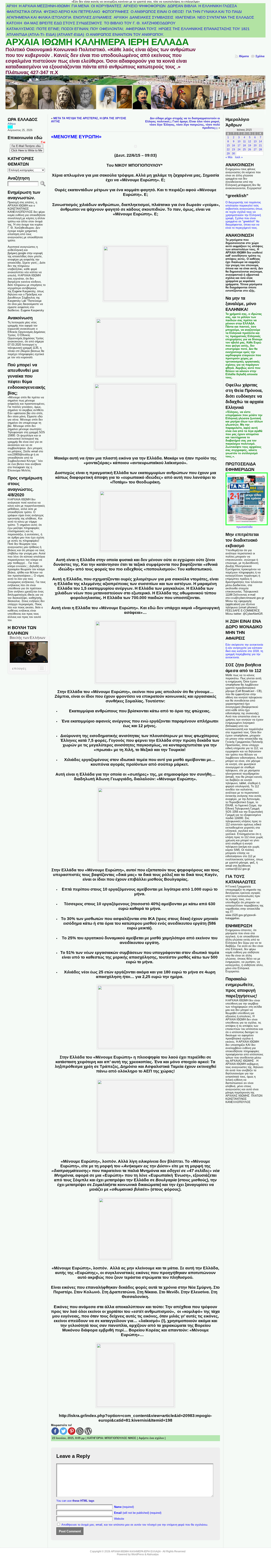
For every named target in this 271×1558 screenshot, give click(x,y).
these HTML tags (83, 1500)
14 (260, 141)
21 (260, 145)
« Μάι (228, 157)
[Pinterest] (71, 1431)
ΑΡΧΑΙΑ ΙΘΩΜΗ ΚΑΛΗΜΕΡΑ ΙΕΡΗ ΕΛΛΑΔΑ (97, 42)
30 (233, 153)
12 (249, 141)
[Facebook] (55, 1431)
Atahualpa (153, 1554)
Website (119, 1518)
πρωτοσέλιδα (244, 527)
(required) (124, 1506)
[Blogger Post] (80, 1431)
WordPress (137, 1554)
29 (228, 153)
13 (255, 141)
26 (249, 149)
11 (244, 141)
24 (239, 149)
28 (260, 149)
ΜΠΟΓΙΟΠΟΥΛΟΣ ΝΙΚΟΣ (120, 1438)
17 (239, 145)
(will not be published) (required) (137, 1512)
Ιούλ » (239, 157)
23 (233, 149)
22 (228, 149)
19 (249, 145)
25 (244, 149)
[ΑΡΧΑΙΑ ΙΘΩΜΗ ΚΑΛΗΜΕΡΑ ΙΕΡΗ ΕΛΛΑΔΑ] (135, 95)
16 (233, 145)
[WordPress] (88, 1431)
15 (228, 145)
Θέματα (244, 56)
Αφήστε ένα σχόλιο (151, 1438)
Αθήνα (12, 123)
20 (255, 145)
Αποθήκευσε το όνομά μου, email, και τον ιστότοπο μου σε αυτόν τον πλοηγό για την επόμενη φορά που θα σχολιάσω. (134, 1524)
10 (239, 141)
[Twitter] (63, 1431)
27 (255, 149)
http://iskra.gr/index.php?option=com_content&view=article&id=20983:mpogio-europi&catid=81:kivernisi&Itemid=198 (135, 1417)
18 (244, 145)
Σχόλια (260, 56)
